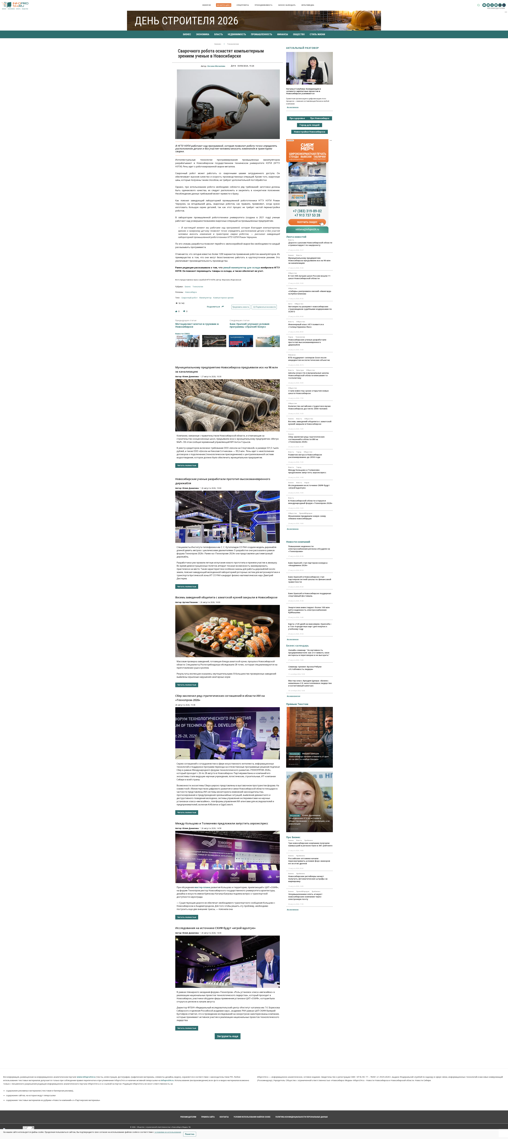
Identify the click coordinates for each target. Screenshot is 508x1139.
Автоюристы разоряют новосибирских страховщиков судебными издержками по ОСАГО (310, 309)
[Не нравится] (184, 311)
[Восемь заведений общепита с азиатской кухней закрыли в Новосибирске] (227, 631)
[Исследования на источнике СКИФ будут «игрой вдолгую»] (227, 962)
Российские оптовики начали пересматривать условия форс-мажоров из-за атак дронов (309, 861)
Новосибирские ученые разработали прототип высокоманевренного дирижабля (307, 342)
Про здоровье (297, 118)
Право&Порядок (305, 513)
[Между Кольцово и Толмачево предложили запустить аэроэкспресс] (227, 857)
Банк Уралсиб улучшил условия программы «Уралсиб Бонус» (249, 325)
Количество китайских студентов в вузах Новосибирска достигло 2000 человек (309, 407)
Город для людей (309, 125)
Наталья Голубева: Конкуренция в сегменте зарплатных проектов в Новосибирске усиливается (303, 91)
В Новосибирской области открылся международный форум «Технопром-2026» (310, 501)
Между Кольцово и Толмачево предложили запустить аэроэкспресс (221, 823)
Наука (290, 337)
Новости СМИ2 (182, 333)
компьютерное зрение (223, 297)
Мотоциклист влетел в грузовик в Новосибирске (197, 325)
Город (298, 452)
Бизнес (217, 44)
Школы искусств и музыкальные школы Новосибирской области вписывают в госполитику (308, 375)
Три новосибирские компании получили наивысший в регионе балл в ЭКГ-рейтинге (310, 844)
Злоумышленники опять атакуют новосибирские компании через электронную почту (305, 896)
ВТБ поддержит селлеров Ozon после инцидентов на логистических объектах (309, 358)
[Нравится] (176, 311)
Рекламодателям (496, 8)
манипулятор (205, 297)
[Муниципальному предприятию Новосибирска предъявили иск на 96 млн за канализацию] (227, 405)
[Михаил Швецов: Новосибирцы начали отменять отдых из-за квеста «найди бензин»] (309, 737)
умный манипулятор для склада (241, 267)
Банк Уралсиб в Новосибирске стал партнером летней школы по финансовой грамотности (309, 579)
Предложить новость (240, 307)
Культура (300, 370)
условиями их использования (168, 1132)
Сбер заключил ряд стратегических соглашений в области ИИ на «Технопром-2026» (306, 439)
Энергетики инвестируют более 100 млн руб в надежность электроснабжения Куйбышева (309, 610)
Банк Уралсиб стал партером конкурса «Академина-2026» (307, 564)
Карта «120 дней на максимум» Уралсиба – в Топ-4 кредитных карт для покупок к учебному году (310, 626)
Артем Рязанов (190, 602)
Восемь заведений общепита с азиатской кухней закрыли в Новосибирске (226, 597)
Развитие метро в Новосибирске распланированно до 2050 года (305, 455)
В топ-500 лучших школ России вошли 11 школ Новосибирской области (309, 277)
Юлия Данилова (190, 376)
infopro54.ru (167, 1080)
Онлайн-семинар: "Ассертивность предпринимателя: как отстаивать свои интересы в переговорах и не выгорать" (308, 652)
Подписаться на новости (266, 307)
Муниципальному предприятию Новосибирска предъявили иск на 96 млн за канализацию (309, 260)
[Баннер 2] (214, 341)
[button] (478, 5)
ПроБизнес (308, 840)
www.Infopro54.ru (86, 1077)
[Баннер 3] (241, 341)
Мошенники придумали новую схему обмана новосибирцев (307, 517)
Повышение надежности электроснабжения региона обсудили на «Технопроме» (309, 549)
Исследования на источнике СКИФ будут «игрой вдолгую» (215, 928)
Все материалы (292, 107)
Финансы (292, 355)
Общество (292, 273)
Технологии (233, 44)
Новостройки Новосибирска (309, 131)
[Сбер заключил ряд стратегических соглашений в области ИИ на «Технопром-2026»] (227, 733)
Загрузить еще (227, 1036)
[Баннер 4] (268, 341)
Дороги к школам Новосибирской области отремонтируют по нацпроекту (310, 243)
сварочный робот (189, 297)
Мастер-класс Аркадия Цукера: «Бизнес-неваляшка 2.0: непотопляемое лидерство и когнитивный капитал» (310, 683)
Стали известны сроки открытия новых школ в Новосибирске (308, 392)
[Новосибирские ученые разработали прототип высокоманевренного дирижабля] (227, 517)
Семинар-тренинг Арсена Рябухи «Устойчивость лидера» (304, 667)
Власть (291, 240)
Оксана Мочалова (216, 66)
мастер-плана (202, 887)
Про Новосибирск (319, 118)
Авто (290, 303)
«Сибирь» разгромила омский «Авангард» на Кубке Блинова (309, 292)
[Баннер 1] (187, 341)
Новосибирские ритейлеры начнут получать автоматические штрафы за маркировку (307, 879)
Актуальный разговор (302, 47)
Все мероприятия (293, 696)
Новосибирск (191, 292)
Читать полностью (186, 465)
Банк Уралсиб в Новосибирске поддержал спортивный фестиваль (309, 594)
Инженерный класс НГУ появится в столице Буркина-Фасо (306, 325)
